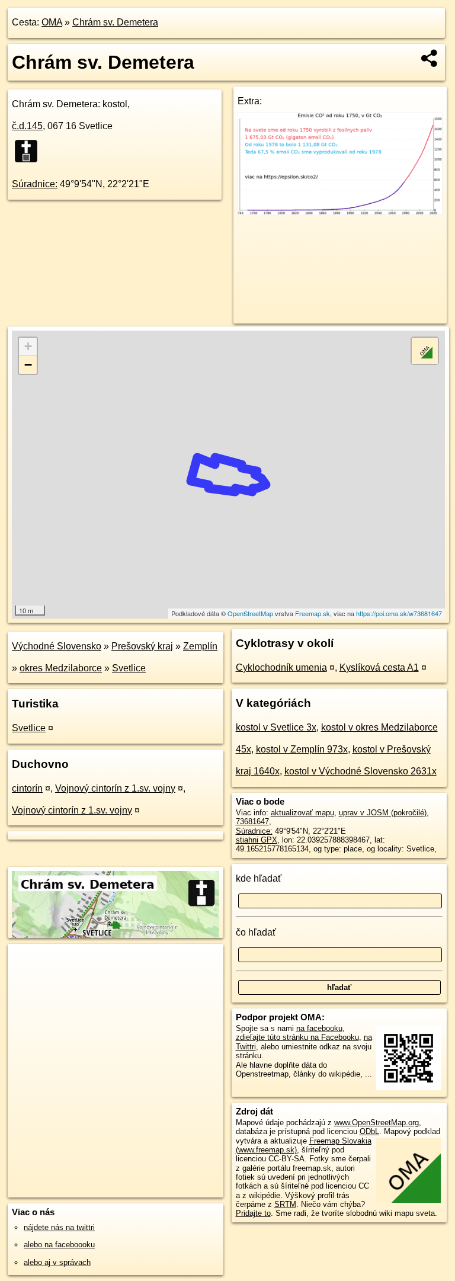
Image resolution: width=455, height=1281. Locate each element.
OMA (51, 22)
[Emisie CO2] (340, 212)
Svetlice (129, 668)
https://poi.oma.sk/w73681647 (399, 613)
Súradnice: (34, 184)
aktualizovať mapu (302, 812)
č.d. (27, 126)
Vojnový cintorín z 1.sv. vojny (115, 788)
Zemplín (200, 646)
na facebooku (319, 1028)
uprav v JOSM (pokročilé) (383, 812)
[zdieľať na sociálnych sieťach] (429, 58)
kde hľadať (258, 878)
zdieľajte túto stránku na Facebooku (297, 1037)
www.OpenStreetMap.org (376, 1122)
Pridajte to (253, 1213)
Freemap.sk (312, 613)
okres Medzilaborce (61, 668)
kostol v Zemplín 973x (302, 749)
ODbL (369, 1131)
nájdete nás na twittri (59, 1227)
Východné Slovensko (56, 646)
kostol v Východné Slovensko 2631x (360, 771)
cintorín (27, 788)
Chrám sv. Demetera (115, 22)
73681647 (252, 821)
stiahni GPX (256, 839)
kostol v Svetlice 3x (276, 727)
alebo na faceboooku (59, 1244)
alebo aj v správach (57, 1262)
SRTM (285, 1204)
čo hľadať (256, 932)
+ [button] (28, 346)
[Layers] (425, 351)
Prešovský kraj (142, 646)
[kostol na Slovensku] (29, 151)
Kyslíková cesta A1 (379, 667)
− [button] (28, 364)
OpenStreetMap (250, 613)
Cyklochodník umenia (281, 667)
